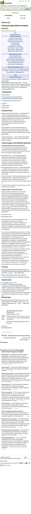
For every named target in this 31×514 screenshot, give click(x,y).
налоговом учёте (19, 193)
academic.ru (6, 2)
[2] (23, 248)
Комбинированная (20, 64)
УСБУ (13, 51)
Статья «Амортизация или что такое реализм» (14, 275)
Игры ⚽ (22, 18)
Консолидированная (11, 64)
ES (26, 1)
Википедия (15, 12)
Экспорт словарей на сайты (6, 463)
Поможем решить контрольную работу (19, 335)
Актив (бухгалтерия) (7, 373)
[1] (2, 182)
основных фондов (12, 115)
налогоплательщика (7, 246)
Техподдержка (10, 458)
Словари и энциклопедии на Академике (13, 6)
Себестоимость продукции (9, 418)
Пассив (21, 47)
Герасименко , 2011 (7, 282)
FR (28, 1)
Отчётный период (15, 43)
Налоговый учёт (25, 70)
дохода (21, 248)
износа (10, 87)
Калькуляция (11, 49)
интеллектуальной (6, 245)
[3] (25, 263)
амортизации (21, 252)
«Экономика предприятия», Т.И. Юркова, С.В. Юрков (15, 277)
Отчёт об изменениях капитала (15, 62)
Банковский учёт (20, 72)
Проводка (19, 46)
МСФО (17, 51)
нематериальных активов (8, 85)
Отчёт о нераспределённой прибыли (15, 60)
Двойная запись (12, 46)
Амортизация (5, 80)
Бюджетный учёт (11, 72)
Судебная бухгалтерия (23, 68)
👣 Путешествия (3, 460)
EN (20, 1)
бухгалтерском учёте (15, 82)
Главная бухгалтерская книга (15, 39)
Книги (8, 18)
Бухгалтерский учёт (15, 34)
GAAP (21, 51)
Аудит (15, 75)
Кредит (13, 47)
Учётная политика (15, 44)
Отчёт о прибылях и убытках (15, 57)
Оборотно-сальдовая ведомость (15, 41)
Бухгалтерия (18, 38)
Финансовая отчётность (15, 54)
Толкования (8, 15)
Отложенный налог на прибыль (10, 430)
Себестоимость (19, 49)
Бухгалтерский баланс (15, 55)
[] (19, 206)
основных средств (24, 84)
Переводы (23, 15)
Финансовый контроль (15, 77)
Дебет (8, 47)
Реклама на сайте (17, 458)
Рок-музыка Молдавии (9, 337)
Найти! (27, 8)
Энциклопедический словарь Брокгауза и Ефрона (15, 271)
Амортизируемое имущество (9, 290)
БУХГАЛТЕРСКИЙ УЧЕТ (8, 437)
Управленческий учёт (15, 70)
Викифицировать (11, 314)
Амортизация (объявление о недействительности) (15, 269)
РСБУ (9, 51)
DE (23, 1)
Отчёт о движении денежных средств (15, 59)
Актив (17, 47)
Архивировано (26, 287)
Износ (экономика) (7, 392)
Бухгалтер (11, 38)
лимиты (12, 203)
